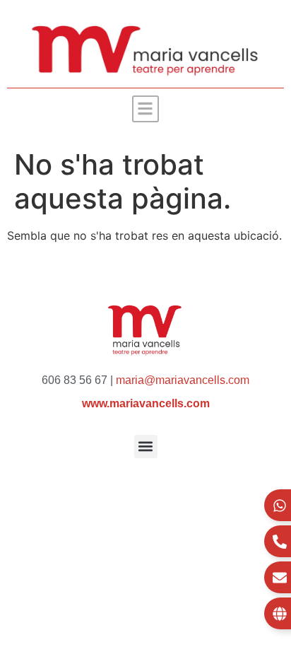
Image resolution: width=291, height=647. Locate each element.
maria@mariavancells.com (182, 380)
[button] (146, 109)
